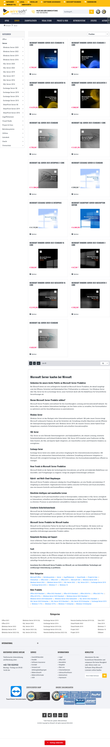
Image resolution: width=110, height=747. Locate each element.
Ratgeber (62, 665)
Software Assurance (38, 662)
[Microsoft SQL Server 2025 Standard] (48, 138)
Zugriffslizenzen (8, 117)
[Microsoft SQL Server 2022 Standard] (48, 338)
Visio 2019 (101, 623)
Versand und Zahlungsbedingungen (39, 668)
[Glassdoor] (55, 715)
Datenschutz (63, 675)
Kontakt (34, 665)
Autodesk (5, 137)
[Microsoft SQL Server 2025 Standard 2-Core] (90, 138)
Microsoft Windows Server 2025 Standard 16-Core (47, 44)
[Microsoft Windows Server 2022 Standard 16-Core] (48, 258)
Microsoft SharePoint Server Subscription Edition (88, 204)
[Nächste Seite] (34, 363)
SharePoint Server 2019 (11, 109)
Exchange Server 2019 (11, 92)
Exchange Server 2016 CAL (53, 629)
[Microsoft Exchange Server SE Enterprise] (48, 218)
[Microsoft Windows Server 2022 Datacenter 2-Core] (90, 298)
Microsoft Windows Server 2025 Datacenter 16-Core (48, 84)
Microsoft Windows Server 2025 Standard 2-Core (89, 44)
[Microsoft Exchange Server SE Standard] (90, 178)
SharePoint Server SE (10, 105)
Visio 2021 (101, 620)
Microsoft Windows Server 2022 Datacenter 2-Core (89, 284)
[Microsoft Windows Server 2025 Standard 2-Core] (90, 58)
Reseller (34, 660)
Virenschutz (6, 145)
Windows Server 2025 (10, 47)
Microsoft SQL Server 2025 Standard (44, 123)
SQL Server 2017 (9, 76)
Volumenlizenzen (64, 670)
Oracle (4, 141)
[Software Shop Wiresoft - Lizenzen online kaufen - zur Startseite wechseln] (15, 12)
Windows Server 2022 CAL (10, 632)
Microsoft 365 (75, 580)
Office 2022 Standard (54, 593)
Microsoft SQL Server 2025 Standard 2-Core (88, 123)
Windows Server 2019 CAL (31, 620)
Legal (60, 657)
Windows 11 (53, 585)
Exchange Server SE (10, 88)
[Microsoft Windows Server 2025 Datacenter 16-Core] (48, 98)
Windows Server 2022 (10, 51)
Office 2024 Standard (37, 593)
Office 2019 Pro (35, 596)
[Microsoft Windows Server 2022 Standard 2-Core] (90, 258)
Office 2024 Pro (85, 593)
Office (4, 39)
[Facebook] (44, 715)
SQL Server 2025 (9, 64)
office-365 (62, 660)
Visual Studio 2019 (77, 626)
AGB (33, 677)
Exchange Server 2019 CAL (53, 626)
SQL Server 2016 (9, 80)
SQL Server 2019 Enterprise (80, 601)
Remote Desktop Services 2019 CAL (82, 620)
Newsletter (62, 662)
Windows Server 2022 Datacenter (66, 599)
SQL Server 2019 (9, 72)
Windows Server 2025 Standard (53, 596)
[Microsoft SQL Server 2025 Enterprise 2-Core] (48, 178)
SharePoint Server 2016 (11, 113)
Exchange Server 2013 (11, 101)
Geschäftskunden (37, 657)
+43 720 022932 (10, 665)
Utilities (5, 133)
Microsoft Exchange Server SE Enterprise (46, 203)
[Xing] (50, 715)
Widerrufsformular (38, 675)
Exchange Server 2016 (11, 96)
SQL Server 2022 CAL (30, 629)
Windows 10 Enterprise (83, 604)
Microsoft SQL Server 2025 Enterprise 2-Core (47, 163)
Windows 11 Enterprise (66, 604)
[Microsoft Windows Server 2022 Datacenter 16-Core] (48, 298)
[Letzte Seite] (38, 363)
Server (4, 43)
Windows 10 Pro (50, 604)
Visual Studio (7, 121)
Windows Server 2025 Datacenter (41, 599)
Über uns (62, 667)
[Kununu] (60, 715)
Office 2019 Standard (71, 593)
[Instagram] (65, 715)
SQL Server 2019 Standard (60, 601)
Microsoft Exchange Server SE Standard (87, 163)
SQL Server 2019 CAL (30, 632)
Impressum (62, 677)
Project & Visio (7, 125)
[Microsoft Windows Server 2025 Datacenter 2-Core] (90, 98)
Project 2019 (75, 632)
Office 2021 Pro (98, 593)
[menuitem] (90, 2)
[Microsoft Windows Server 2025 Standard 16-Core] (48, 58)
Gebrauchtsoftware (65, 672)
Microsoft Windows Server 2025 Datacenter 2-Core (89, 84)
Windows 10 (64, 585)
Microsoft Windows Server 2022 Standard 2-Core (89, 244)
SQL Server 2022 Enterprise (39, 601)
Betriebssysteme (8, 129)
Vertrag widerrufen (56, 743)
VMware (100, 632)
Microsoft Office (35, 577)
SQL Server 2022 (9, 68)
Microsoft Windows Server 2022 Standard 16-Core (47, 244)
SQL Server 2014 (9, 84)
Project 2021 (75, 629)
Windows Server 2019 (10, 56)
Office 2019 (65, 580)
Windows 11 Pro (37, 604)
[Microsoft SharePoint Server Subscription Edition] (90, 218)
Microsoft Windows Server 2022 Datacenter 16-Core (48, 284)
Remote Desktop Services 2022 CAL (55, 632)
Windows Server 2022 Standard (76, 596)
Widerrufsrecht (36, 672)
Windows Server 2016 (10, 60)
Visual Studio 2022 (77, 623)
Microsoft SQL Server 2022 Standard (44, 323)
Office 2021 (54, 580)
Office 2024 (44, 580)
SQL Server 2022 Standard (88, 599)
